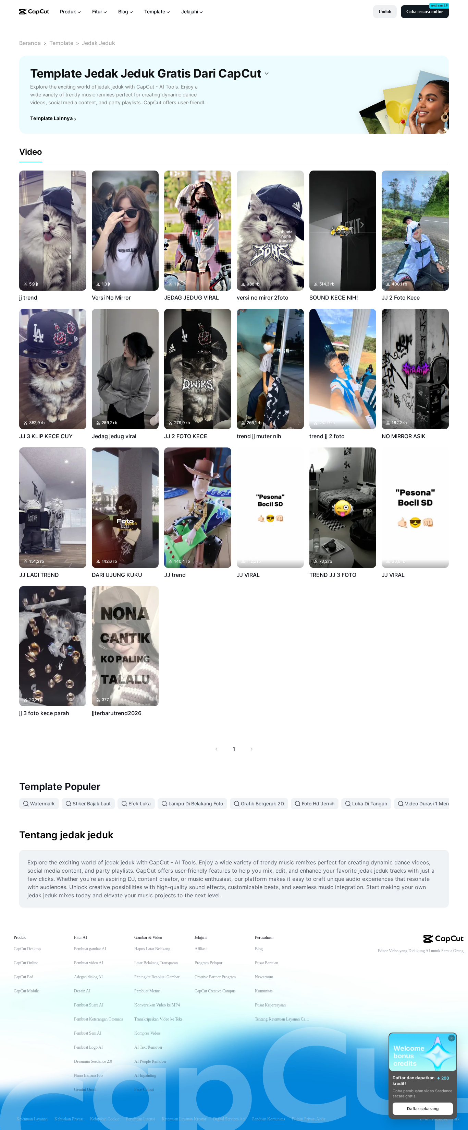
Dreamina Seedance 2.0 (93, 1061)
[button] (385, 11)
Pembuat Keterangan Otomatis (98, 1019)
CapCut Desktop (27, 948)
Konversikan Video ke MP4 (157, 1005)
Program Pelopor (208, 962)
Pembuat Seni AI (87, 1033)
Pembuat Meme (147, 991)
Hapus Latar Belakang (152, 948)
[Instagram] (446, 962)
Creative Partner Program (215, 977)
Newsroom (264, 977)
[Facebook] (460, 962)
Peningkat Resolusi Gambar (157, 977)
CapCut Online (26, 962)
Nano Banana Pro (88, 1075)
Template (61, 42)
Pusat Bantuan (266, 962)
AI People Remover (150, 1061)
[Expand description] (266, 73)
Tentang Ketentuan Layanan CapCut (282, 1019)
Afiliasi (201, 948)
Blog (259, 948)
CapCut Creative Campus (215, 991)
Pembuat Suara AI (88, 1005)
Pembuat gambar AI (90, 948)
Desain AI (82, 991)
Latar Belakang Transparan (156, 962)
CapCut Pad (23, 977)
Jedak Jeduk (98, 42)
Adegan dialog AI (88, 977)
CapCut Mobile (26, 991)
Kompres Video (147, 1033)
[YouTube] (432, 962)
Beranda (30, 42)
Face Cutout (144, 1089)
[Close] (451, 1038)
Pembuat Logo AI (88, 1047)
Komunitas (264, 991)
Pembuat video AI (88, 962)
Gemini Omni (85, 1089)
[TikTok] (419, 962)
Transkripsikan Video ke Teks (158, 1019)
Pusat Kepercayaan (270, 1005)
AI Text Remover (148, 1047)
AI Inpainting (145, 1075)
